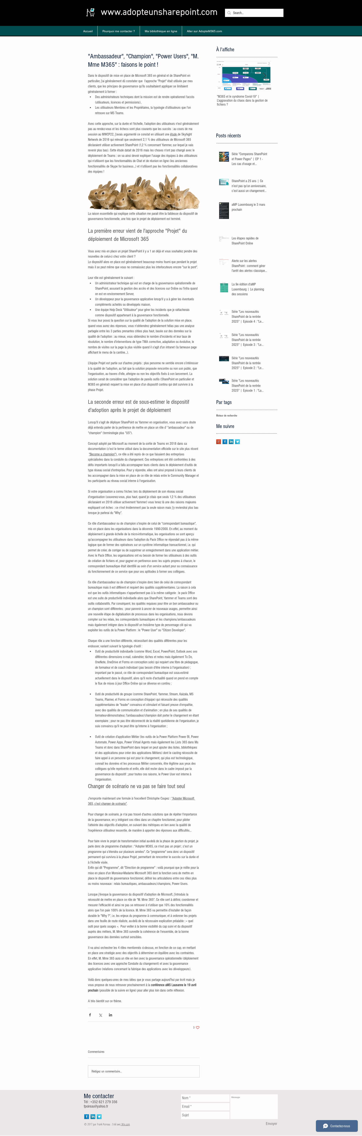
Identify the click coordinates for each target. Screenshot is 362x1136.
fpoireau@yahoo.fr (96, 1106)
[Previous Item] (223, 76)
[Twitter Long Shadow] (237, 441)
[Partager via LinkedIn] (110, 1015)
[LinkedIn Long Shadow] (231, 441)
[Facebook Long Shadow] (224, 441)
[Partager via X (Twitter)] (100, 1015)
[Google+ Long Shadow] (218, 441)
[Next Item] (264, 76)
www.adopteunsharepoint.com (159, 12)
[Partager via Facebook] (90, 1015)
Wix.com (126, 1124)
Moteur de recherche (226, 415)
